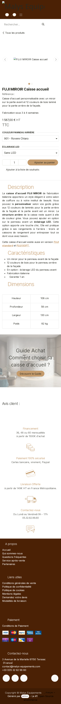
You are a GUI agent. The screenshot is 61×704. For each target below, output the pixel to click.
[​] (6, 678)
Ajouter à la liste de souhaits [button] (22, 169)
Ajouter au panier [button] (44, 162)
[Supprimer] (6, 162)
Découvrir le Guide (30, 373)
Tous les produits (15, 32)
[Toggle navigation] (21, 15)
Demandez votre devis (14, 597)
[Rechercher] (43, 24)
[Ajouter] (22, 162)
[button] (5, 59)
